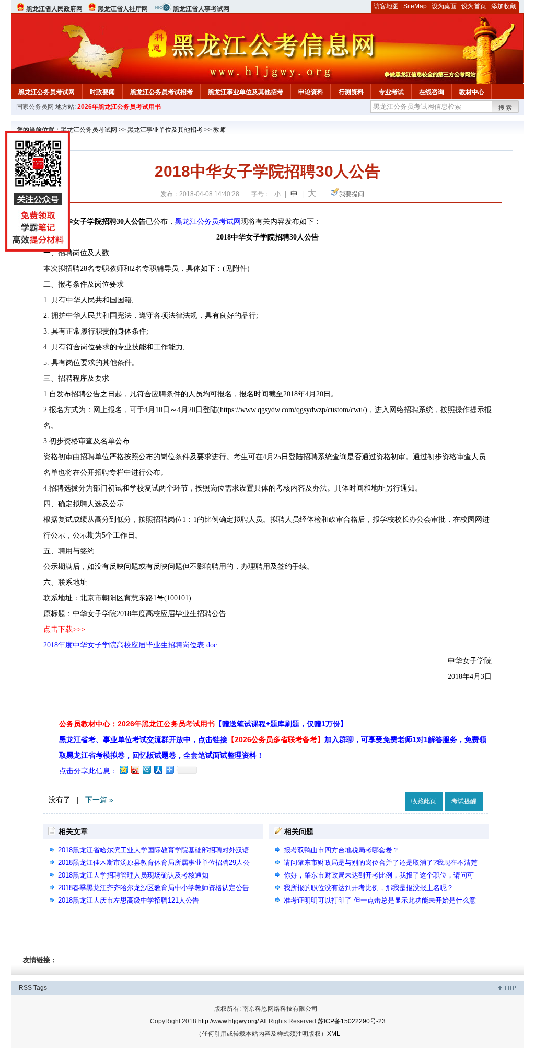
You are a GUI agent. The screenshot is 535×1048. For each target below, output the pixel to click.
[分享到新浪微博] (135, 769)
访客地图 (386, 6)
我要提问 (351, 194)
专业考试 (391, 92)
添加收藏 (503, 6)
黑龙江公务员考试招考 (161, 92)
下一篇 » (99, 799)
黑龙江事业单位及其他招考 (245, 92)
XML (333, 1034)
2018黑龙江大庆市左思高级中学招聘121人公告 (128, 900)
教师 (219, 129)
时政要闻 (102, 92)
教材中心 (471, 92)
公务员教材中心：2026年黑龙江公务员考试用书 (203, 724)
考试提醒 (463, 801)
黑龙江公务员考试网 (46, 92)
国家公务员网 (35, 106)
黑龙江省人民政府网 (54, 9)
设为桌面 (444, 6)
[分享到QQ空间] (123, 769)
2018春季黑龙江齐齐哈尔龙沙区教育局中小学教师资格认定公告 (153, 888)
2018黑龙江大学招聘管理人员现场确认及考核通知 (133, 875)
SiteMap (415, 6)
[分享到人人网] (158, 769)
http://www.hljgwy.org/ (228, 1021)
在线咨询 (431, 92)
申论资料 (310, 92)
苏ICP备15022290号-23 (352, 1021)
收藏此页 (423, 801)
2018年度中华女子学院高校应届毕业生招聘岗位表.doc (130, 645)
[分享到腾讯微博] (146, 769)
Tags (40, 988)
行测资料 (351, 92)
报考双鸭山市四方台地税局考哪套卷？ (341, 850)
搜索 (505, 107)
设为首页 (473, 6)
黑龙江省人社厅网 (123, 9)
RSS (25, 988)
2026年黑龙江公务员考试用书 (119, 106)
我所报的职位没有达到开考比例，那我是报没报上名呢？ (368, 888)
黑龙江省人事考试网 (201, 9)
